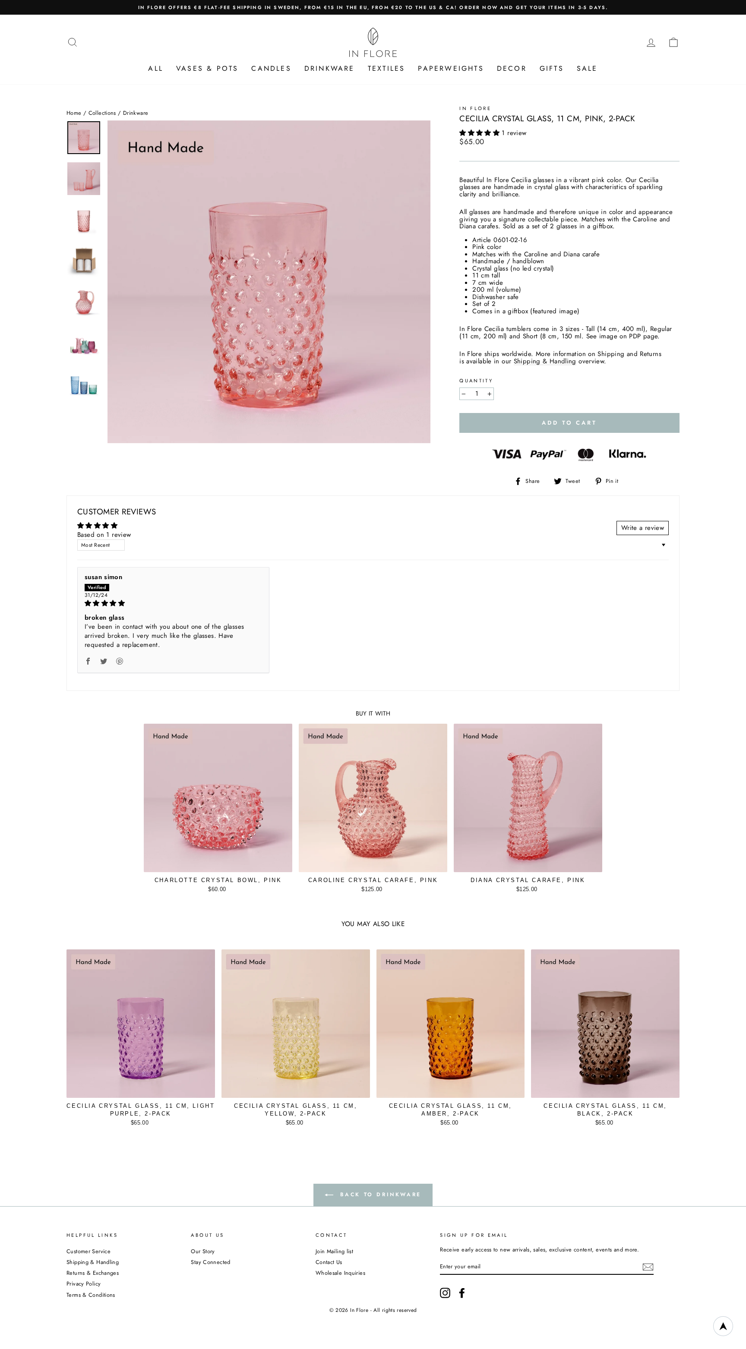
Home (74, 113)
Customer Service (88, 1251)
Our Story (203, 1251)
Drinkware (329, 68)
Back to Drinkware (379, 1194)
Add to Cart (218, 887)
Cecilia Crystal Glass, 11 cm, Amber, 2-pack (450, 1110)
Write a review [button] (642, 528)
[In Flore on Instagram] (445, 1293)
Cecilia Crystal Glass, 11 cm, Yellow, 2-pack (295, 1110)
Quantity (476, 380)
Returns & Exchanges (92, 1273)
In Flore (475, 108)
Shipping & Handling (545, 362)
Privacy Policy (83, 1284)
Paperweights (451, 68)
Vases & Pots (207, 68)
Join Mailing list (334, 1251)
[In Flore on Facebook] (462, 1293)
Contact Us (329, 1262)
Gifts (552, 68)
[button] (480, 133)
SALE (587, 68)
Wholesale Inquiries (340, 1273)
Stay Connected (210, 1262)
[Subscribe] (648, 1267)
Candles (271, 68)
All (155, 68)
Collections (102, 113)
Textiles (386, 68)
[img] (173, 603)
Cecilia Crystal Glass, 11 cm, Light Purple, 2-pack (140, 1110)
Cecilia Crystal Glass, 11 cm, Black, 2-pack (605, 1110)
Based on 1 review (104, 534)
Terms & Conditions (90, 1295)
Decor (512, 68)
